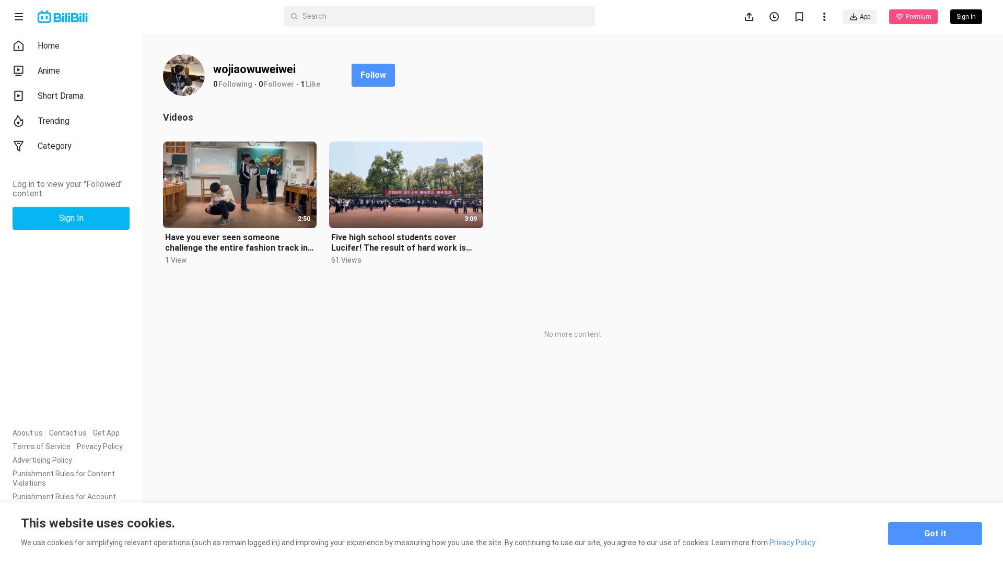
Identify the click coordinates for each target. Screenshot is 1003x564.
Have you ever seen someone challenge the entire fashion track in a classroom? (239, 242)
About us (28, 433)
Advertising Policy (42, 460)
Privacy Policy (100, 446)
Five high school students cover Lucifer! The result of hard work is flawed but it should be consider (398, 242)
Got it (935, 533)
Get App (106, 433)
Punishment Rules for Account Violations (64, 501)
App (865, 16)
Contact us (68, 433)
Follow (373, 75)
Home (49, 46)
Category (55, 146)
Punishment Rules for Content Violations (64, 478)
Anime (49, 71)
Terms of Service (42, 446)
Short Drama (61, 96)
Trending (53, 121)
